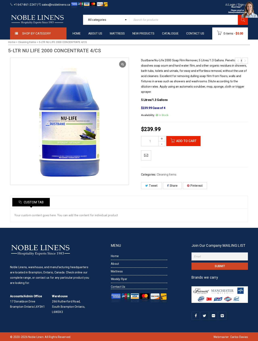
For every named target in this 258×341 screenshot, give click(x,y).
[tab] (31, 202)
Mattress (117, 271)
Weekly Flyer (119, 279)
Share (174, 185)
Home (11, 42)
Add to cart (186, 141)
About (115, 263)
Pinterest (196, 185)
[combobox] (106, 20)
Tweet (153, 185)
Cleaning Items (27, 42)
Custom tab (33, 202)
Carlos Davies (239, 337)
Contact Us (118, 286)
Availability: (148, 115)
